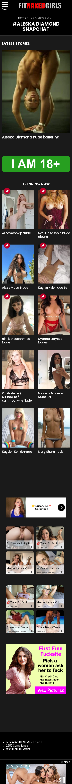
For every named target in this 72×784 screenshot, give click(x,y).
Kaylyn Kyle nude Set (53, 288)
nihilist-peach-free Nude (16, 340)
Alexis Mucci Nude (15, 288)
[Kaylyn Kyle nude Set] (54, 264)
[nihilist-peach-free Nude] (18, 314)
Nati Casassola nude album (54, 235)
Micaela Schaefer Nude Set (51, 395)
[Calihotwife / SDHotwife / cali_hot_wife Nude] (18, 369)
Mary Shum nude (50, 452)
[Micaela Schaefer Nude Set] (54, 369)
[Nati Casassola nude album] (54, 209)
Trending (7, 191)
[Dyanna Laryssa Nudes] (54, 314)
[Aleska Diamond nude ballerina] (36, 91)
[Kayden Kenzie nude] (18, 427)
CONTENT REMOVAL (19, 749)
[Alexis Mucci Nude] (18, 264)
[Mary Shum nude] (54, 427)
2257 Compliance (17, 745)
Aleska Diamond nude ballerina (30, 137)
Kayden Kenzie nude (17, 452)
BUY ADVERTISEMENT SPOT (24, 742)
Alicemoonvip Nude (16, 233)
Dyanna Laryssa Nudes (50, 340)
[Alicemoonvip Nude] (18, 209)
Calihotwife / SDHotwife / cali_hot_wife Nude (17, 397)
